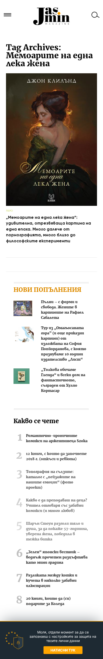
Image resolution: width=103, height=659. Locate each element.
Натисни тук (63, 650)
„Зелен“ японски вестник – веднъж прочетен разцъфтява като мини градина (57, 557)
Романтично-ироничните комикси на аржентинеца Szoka (57, 438)
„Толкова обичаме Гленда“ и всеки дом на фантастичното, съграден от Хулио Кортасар (63, 380)
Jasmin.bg (51, 16)
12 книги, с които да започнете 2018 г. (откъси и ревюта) (56, 456)
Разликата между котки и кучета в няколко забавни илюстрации (51, 581)
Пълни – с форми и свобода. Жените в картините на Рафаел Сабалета (62, 310)
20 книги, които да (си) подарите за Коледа (48, 601)
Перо (9, 210)
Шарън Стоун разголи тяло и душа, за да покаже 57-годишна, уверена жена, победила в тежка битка (57, 531)
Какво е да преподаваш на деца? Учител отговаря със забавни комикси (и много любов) (56, 506)
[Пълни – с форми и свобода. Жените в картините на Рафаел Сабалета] (23, 309)
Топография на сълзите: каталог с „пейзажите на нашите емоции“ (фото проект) (51, 479)
